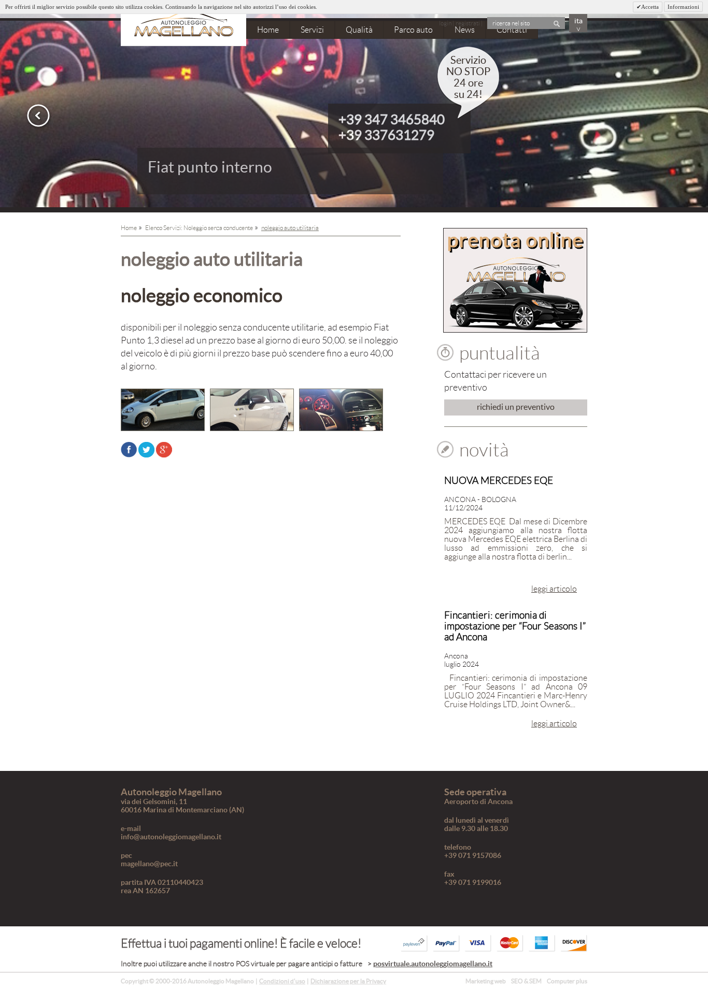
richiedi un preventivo (516, 406)
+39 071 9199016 (472, 882)
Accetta (650, 7)
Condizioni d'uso (282, 981)
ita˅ (578, 24)
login (445, 23)
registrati (468, 23)
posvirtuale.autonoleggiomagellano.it (432, 964)
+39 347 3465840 (391, 119)
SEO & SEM (526, 981)
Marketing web (485, 981)
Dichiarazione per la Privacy (348, 981)
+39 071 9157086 (472, 855)
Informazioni (683, 7)
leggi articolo (554, 588)
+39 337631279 (386, 134)
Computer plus (567, 981)
